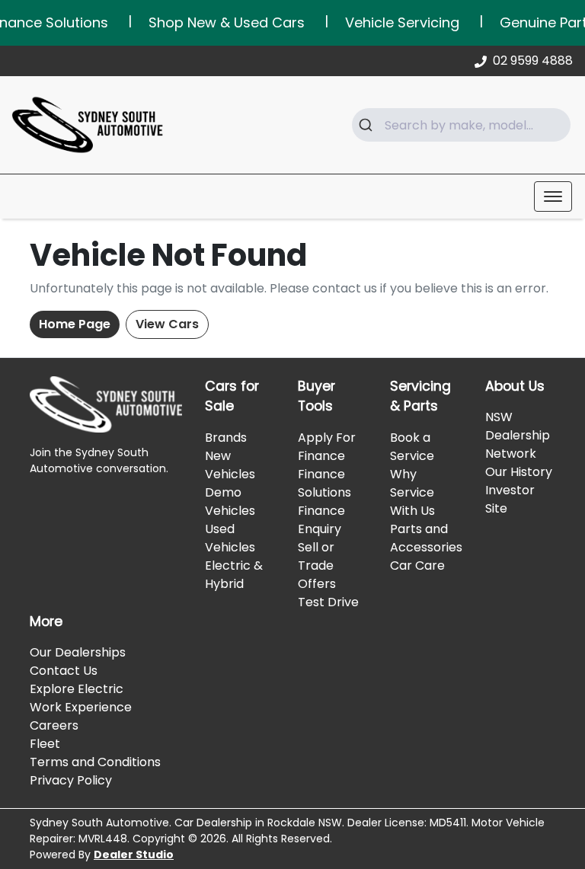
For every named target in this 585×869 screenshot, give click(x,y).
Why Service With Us (412, 492)
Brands (226, 437)
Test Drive (328, 602)
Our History (518, 472)
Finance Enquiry (321, 520)
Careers (54, 725)
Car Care (417, 565)
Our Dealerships (78, 652)
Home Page (74, 324)
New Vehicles (230, 465)
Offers (317, 584)
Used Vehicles (230, 538)
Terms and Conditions (95, 762)
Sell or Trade (316, 556)
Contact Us (64, 670)
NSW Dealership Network (517, 435)
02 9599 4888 (533, 60)
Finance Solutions (324, 483)
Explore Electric (76, 689)
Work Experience (81, 707)
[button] (553, 196)
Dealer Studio (134, 854)
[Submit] (368, 125)
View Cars (167, 324)
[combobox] (461, 125)
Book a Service (412, 447)
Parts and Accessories (426, 538)
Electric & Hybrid (234, 575)
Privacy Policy (71, 780)
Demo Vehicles (230, 501)
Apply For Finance (327, 447)
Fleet (45, 743)
